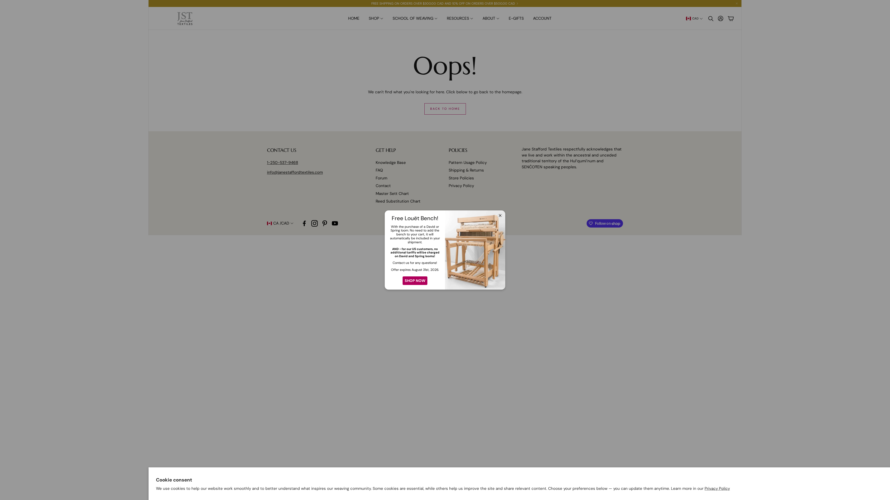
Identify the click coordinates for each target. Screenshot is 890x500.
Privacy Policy (717, 488)
